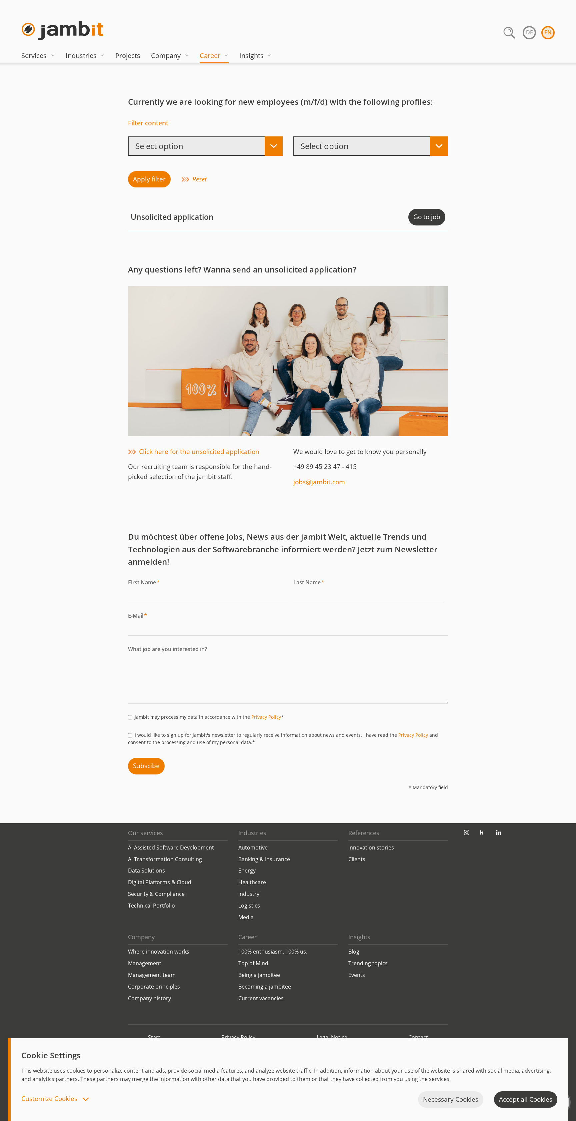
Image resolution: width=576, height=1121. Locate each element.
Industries (81, 55)
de (529, 32)
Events (356, 975)
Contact (418, 1037)
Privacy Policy (266, 717)
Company (166, 55)
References (363, 833)
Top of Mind (253, 963)
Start (154, 1037)
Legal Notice (332, 1037)
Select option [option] (159, 145)
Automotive (253, 847)
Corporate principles (154, 986)
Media (246, 917)
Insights (251, 55)
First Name (144, 582)
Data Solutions (146, 870)
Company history (149, 998)
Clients (356, 859)
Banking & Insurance (264, 859)
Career (210, 55)
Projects (127, 55)
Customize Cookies (50, 1099)
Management (144, 963)
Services (34, 55)
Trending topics (368, 963)
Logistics (249, 905)
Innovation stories (371, 847)
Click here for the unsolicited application (199, 451)
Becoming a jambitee (264, 986)
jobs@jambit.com (319, 482)
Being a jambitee (259, 975)
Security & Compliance (156, 894)
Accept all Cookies (525, 1099)
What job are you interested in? (167, 649)
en (548, 32)
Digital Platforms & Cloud (159, 882)
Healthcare (252, 882)
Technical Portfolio (151, 905)
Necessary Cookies (450, 1099)
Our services (145, 833)
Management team (152, 975)
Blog (353, 951)
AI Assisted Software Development (171, 847)
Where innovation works (158, 951)
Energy (247, 870)
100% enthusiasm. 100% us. (272, 951)
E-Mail (137, 615)
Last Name (308, 582)
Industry (248, 894)
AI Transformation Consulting (165, 859)
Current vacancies (261, 998)
